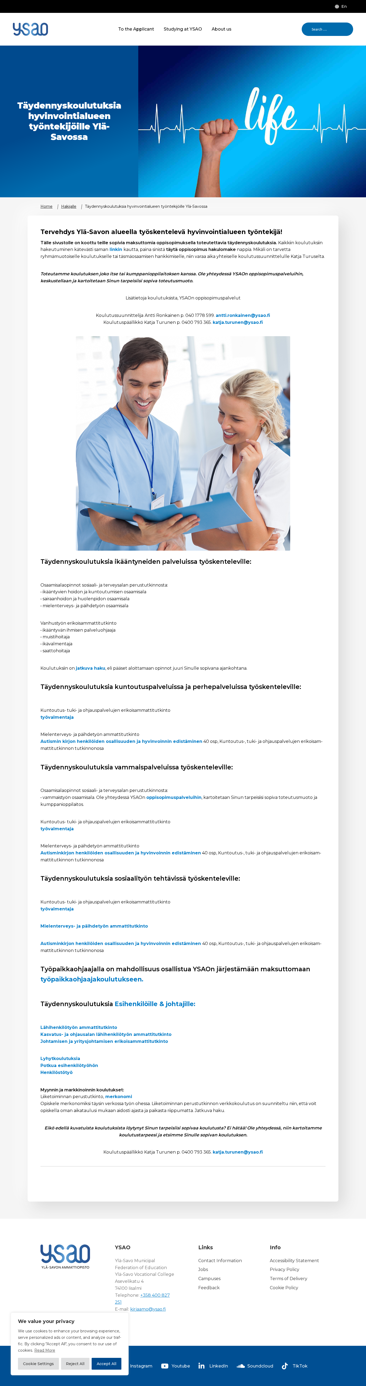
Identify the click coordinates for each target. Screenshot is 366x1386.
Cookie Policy (284, 1287)
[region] (70, 1344)
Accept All (106, 1363)
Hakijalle (68, 206)
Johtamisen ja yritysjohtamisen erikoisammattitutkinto (104, 1041)
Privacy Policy (284, 1269)
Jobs (203, 1269)
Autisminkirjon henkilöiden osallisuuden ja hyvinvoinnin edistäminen (120, 852)
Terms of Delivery (288, 1278)
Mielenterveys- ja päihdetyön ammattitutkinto (94, 926)
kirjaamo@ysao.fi (148, 1309)
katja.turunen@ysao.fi (238, 322)
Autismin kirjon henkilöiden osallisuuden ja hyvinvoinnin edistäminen (121, 741)
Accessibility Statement (294, 1260)
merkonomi (118, 1096)
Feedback (209, 1287)
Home (46, 206)
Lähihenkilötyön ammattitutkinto (78, 1027)
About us (221, 29)
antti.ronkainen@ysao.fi (243, 315)
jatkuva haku (90, 668)
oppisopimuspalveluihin (173, 797)
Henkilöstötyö (56, 1072)
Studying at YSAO (183, 29)
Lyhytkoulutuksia (60, 1058)
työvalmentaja (57, 717)
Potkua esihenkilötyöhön (69, 1065)
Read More (44, 1350)
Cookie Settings (38, 1363)
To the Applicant (136, 29)
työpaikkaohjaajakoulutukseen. (91, 979)
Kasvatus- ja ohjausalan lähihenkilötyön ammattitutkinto (105, 1034)
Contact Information (220, 1260)
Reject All (75, 1363)
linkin (116, 249)
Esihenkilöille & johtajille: (155, 1004)
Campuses (209, 1278)
